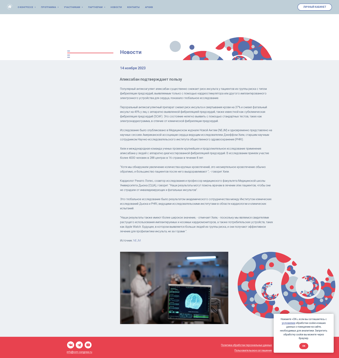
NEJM (137, 240)
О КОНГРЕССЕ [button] (26, 7)
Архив (149, 7)
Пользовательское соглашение (253, 350)
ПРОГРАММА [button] (48, 7)
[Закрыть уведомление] (331, 316)
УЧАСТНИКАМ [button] (72, 7)
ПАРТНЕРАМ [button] (95, 7)
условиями (288, 323)
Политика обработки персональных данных (246, 345)
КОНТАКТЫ (133, 7)
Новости (116, 7)
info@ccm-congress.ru (79, 352)
